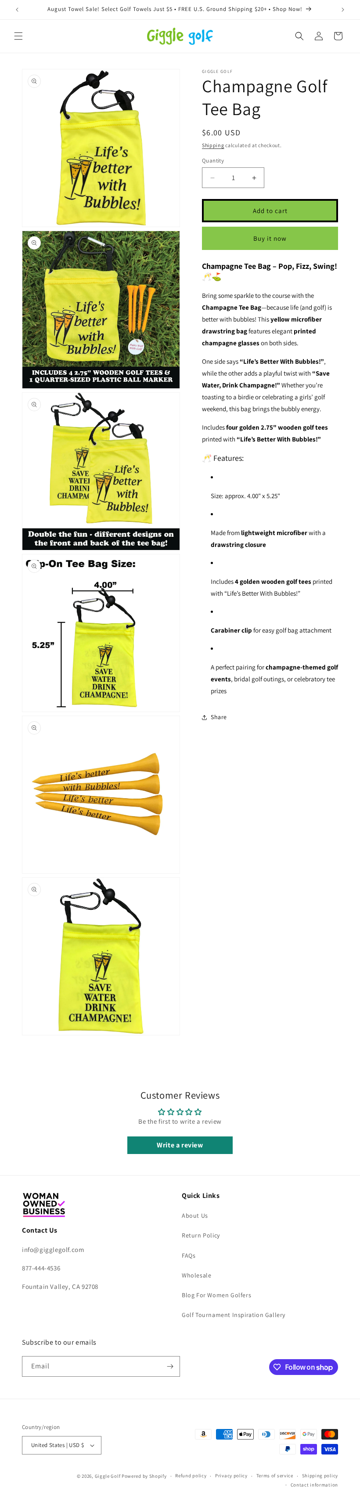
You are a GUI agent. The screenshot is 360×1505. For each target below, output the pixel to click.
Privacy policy (231, 1475)
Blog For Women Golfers (216, 1295)
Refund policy (190, 1475)
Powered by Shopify (144, 1476)
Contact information (314, 1485)
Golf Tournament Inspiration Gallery (233, 1315)
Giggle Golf (108, 1476)
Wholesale (196, 1275)
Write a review (180, 1145)
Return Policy (201, 1235)
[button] (18, 36)
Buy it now (270, 238)
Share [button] (219, 717)
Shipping (213, 145)
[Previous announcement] (17, 9)
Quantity (213, 160)
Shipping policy (320, 1475)
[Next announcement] (343, 9)
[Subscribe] (170, 1366)
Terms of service (274, 1475)
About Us (195, 1215)
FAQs (188, 1255)
